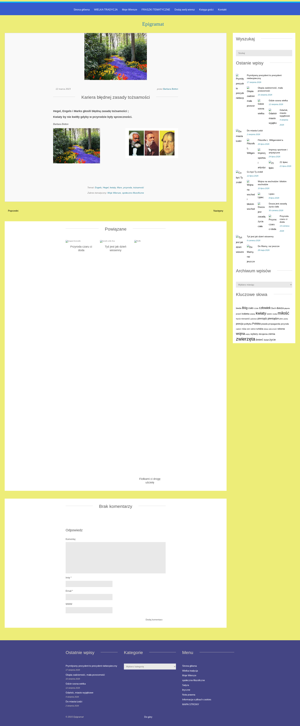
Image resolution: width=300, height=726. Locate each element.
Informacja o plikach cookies (196, 699)
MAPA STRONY (190, 704)
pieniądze (273, 318)
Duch (273, 308)
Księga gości (206, 9)
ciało (250, 308)
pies (281, 319)
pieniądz (262, 318)
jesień (238, 314)
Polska (256, 323)
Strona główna (82, 9)
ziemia (271, 334)
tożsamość (138, 187)
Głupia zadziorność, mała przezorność (85, 674)
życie (272, 339)
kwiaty (113, 187)
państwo (253, 319)
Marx (119, 187)
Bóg (245, 308)
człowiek (265, 308)
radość (238, 329)
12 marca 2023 (63, 89)
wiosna (281, 329)
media (274, 314)
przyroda (127, 187)
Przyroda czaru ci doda (284, 219)
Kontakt (222, 9)
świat (266, 340)
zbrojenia (263, 334)
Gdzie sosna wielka (278, 100)
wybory (254, 334)
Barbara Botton (170, 89)
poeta (286, 319)
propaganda (274, 324)
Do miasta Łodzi (255, 130)
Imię (69, 577)
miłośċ (283, 313)
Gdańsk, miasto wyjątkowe (285, 113)
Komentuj (70, 539)
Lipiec (272, 194)
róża (244, 329)
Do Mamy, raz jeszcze (269, 246)
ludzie (269, 314)
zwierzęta (245, 338)
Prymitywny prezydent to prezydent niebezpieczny (91, 665)
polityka (248, 324)
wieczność (273, 329)
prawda (264, 324)
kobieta (245, 313)
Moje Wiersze (129, 9)
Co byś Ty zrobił (255, 172)
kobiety (252, 314)
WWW (69, 604)
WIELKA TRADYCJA (106, 9)
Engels (98, 187)
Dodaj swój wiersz (185, 9)
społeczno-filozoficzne (133, 193)
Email (69, 591)
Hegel (106, 187)
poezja (239, 323)
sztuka (259, 328)
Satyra (185, 685)
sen (248, 329)
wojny (247, 334)
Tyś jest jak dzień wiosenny (260, 236)
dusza (280, 308)
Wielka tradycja (190, 670)
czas (256, 308)
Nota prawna (188, 694)
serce (253, 329)
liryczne (186, 689)
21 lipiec (284, 162)
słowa (266, 329)
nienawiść (245, 319)
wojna (240, 334)
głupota (287, 308)
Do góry (148, 717)
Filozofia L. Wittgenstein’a (270, 140)
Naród (238, 319)
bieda (238, 308)
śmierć (259, 339)
